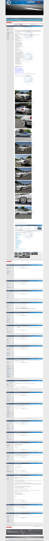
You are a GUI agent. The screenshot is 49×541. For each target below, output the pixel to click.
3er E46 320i (8, 376)
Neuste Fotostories (33, 16)
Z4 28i (16, 245)
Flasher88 (8, 325)
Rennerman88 (16, 308)
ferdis (7, 432)
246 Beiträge (8, 317)
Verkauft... (17, 239)
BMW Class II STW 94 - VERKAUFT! (19, 234)
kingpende (8, 302)
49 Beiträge (8, 385)
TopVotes (22, 16)
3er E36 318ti (9, 369)
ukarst (7, 380)
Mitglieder (37, 16)
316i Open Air (17, 233)
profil (39, 302)
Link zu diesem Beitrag (9, 532)
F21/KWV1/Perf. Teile (18, 243)
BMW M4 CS (17, 247)
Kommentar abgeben (9, 22)
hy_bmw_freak (8, 392)
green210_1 (28, 225)
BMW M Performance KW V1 (18, 241)
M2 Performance (17, 246)
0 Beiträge (7, 285)
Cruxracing (8, 312)
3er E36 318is (9, 33)
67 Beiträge (8, 307)
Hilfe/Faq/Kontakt (40, 16)
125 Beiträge (8, 457)
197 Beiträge (8, 295)
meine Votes (26, 16)
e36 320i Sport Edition (18, 237)
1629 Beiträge (8, 408)
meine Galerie (29, 16)
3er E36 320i (9, 374)
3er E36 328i (9, 272)
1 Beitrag (7, 509)
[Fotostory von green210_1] (16, 254)
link (37, 302)
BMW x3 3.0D (17, 236)
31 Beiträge (8, 425)
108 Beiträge (8, 363)
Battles (24, 16)
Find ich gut (27, 307)
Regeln (19, 16)
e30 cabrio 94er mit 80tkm (18, 235)
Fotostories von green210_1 (18, 250)
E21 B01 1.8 (17, 248)
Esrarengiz (8, 463)
